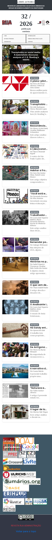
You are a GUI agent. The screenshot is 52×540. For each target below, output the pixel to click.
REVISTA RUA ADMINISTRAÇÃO (26, 525)
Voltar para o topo (26, 531)
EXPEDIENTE (7, 41)
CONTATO (30, 41)
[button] (3, 59)
